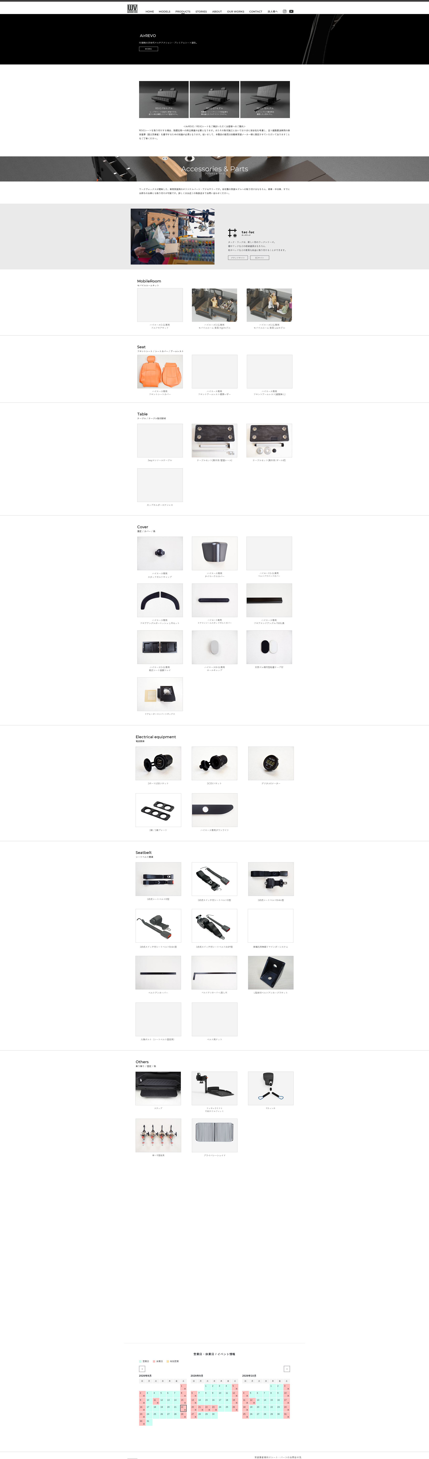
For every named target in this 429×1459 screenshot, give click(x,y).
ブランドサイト (238, 257)
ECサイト (259, 257)
